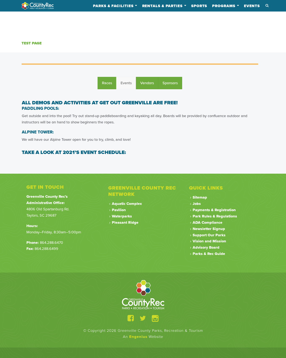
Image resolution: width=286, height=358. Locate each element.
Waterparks (122, 216)
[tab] (107, 83)
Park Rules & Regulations (215, 216)
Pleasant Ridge (125, 222)
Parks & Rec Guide (209, 253)
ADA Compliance (207, 222)
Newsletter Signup (209, 228)
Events (252, 6)
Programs (223, 6)
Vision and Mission (209, 241)
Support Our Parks (209, 235)
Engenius (138, 336)
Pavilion (119, 210)
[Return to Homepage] (143, 294)
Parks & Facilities (113, 6)
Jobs (197, 203)
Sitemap (200, 197)
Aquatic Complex (127, 203)
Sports (199, 6)
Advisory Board (206, 247)
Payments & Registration (214, 210)
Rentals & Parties (162, 6)
